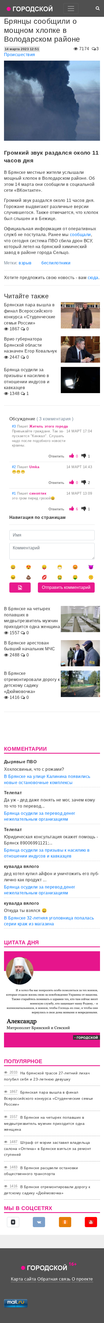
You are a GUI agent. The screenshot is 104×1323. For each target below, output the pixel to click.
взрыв (25, 263)
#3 (14, 426)
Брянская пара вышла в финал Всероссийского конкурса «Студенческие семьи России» (48, 1098)
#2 (14, 467)
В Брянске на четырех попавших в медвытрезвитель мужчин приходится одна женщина (44, 1123)
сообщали (80, 234)
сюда (93, 277)
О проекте (82, 1279)
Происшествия (19, 54)
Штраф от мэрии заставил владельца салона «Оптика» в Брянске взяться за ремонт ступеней (47, 1148)
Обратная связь (54, 1279)
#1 (14, 493)
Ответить (56, 456)
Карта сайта (23, 1279)
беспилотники (55, 263)
